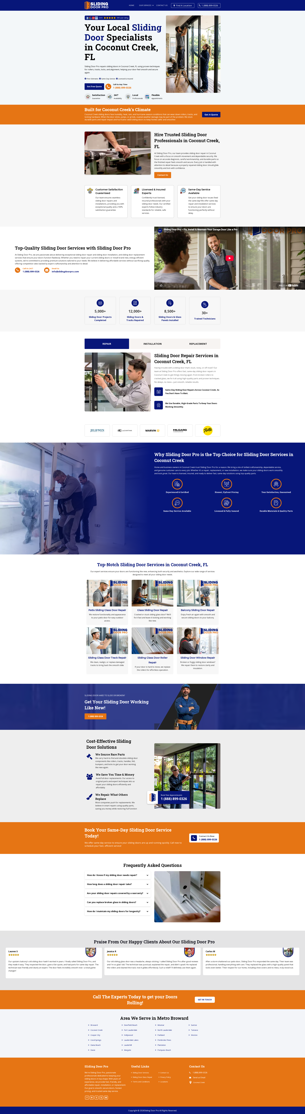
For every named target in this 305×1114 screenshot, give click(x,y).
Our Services (145, 5)
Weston (194, 1035)
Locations (164, 1082)
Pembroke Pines (164, 1040)
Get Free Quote (94, 86)
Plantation (162, 1045)
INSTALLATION (152, 343)
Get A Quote (211, 114)
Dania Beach (96, 1045)
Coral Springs (96, 1040)
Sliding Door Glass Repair (142, 1077)
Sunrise (194, 1025)
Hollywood (128, 1035)
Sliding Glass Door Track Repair (107, 657)
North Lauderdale (165, 1030)
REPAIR (106, 343)
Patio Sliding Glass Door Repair (107, 610)
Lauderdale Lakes (131, 1040)
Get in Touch (205, 999)
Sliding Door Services (141, 1073)
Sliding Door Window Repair (198, 657)
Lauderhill (128, 1045)
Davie (93, 1050)
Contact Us (162, 5)
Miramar (161, 1025)
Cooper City (95, 1035)
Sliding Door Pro (151, 1110)
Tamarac (194, 1030)
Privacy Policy (165, 1077)
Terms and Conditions (141, 1082)
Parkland (161, 1035)
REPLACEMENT (198, 343)
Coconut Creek (96, 1030)
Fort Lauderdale (130, 1030)
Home (131, 5)
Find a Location (184, 5)
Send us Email (199, 1077)
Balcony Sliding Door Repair (198, 610)
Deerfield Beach (130, 1025)
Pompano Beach (164, 1050)
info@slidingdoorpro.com (65, 271)
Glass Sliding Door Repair (152, 610)
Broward (94, 1025)
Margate (127, 1050)
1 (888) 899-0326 (210, 5)
